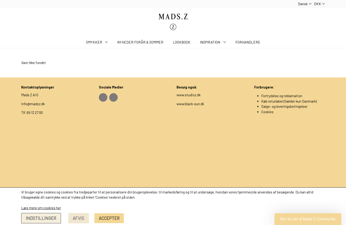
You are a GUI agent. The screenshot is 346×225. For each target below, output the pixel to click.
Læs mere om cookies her (41, 208)
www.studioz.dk (189, 95)
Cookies (267, 112)
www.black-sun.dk (190, 104)
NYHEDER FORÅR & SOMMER (140, 42)
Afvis (78, 218)
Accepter (109, 218)
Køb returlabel (272, 101)
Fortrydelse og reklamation (281, 96)
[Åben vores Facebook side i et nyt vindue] (103, 97)
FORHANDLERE (247, 42)
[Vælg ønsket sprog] (305, 4)
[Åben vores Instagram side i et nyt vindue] (113, 97)
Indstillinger (41, 218)
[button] (307, 219)
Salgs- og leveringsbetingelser (284, 106)
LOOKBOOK (181, 42)
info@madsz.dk (33, 104)
